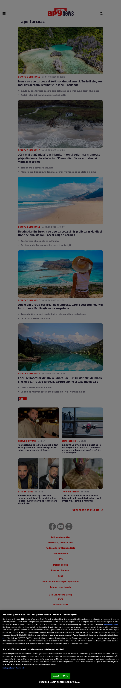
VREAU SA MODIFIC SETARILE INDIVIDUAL (59, 682)
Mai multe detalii (111, 624)
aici (4, 638)
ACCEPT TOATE (60, 676)
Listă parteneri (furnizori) (13, 668)
